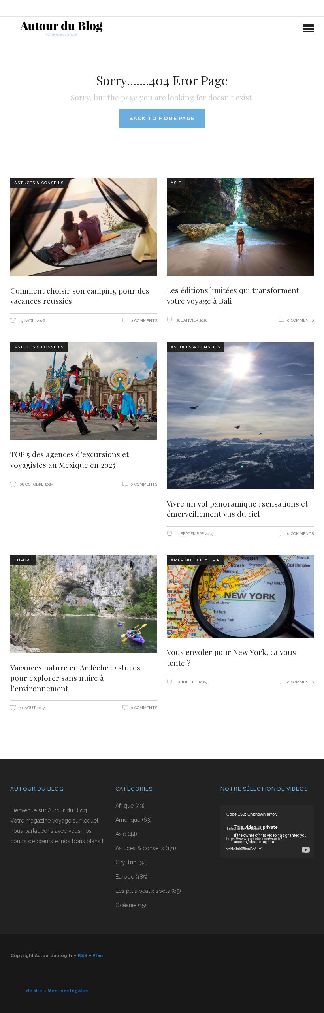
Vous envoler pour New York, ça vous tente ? (231, 657)
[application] (267, 831)
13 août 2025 (32, 708)
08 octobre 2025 (36, 484)
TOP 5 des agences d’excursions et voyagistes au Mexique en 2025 (69, 459)
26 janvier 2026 (191, 320)
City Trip (208, 560)
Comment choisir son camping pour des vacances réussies (79, 295)
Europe (23, 560)
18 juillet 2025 (191, 682)
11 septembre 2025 (194, 533)
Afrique (124, 805)
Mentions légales (67, 991)
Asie (176, 183)
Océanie (125, 905)
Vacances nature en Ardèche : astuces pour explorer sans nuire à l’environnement (75, 678)
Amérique (182, 560)
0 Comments (144, 320)
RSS (82, 955)
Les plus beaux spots (142, 891)
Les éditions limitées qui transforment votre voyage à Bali (233, 295)
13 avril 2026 (32, 320)
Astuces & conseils (39, 183)
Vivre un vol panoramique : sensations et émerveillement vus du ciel (237, 508)
